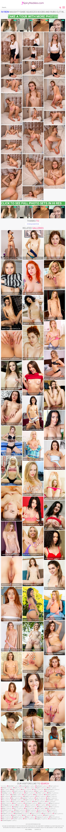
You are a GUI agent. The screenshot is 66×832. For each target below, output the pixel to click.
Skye (36, 791)
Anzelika (13, 794)
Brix (3, 798)
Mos (40, 803)
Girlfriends (50, 800)
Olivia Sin (47, 794)
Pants (34, 815)
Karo (49, 787)
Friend (15, 791)
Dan (51, 806)
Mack (39, 812)
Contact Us (38, 829)
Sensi (37, 808)
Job (3, 815)
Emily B (26, 796)
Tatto (34, 789)
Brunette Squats (6, 820)
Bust (26, 793)
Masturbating (18, 813)
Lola (3, 794)
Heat (3, 801)
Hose (44, 813)
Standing (4, 793)
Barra (3, 806)
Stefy (3, 803)
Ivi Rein (5, 12)
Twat (37, 800)
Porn (50, 812)
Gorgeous (38, 817)
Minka (3, 808)
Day (26, 808)
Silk (3, 796)
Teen (25, 818)
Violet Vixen (28, 803)
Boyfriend (39, 786)
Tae (51, 786)
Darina (28, 806)
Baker (13, 789)
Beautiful (24, 798)
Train (55, 813)
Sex (14, 808)
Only (3, 812)
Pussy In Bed (16, 812)
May (35, 794)
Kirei (18, 805)
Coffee (39, 793)
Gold (24, 815)
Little (48, 798)
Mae (3, 818)
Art (46, 791)
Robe (48, 805)
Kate (23, 789)
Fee (51, 817)
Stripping (15, 806)
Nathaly (4, 787)
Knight (26, 800)
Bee (3, 789)
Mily (12, 798)
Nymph (40, 806)
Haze (27, 805)
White (49, 793)
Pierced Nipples (25, 786)
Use (3, 817)
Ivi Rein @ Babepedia (33, 224)
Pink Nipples (5, 805)
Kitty (47, 808)
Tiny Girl (15, 818)
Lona (24, 794)
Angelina (15, 817)
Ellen (28, 812)
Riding (3, 791)
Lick (47, 801)
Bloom (32, 813)
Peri (3, 800)
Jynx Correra (52, 818)
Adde (28, 810)
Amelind (4, 813)
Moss (27, 817)
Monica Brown (49, 789)
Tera (13, 801)
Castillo (14, 800)
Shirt (49, 796)
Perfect (14, 796)
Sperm (14, 815)
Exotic (27, 787)
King (51, 803)
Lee (39, 810)
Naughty (38, 818)
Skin (15, 793)
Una (26, 791)
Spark (38, 787)
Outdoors (4, 810)
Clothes (35, 801)
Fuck (37, 798)
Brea (14, 803)
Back (15, 787)
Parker (46, 815)
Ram (38, 805)
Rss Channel (28, 829)
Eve (23, 801)
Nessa (17, 810)
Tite (38, 796)
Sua (49, 810)
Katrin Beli (10, 786)
